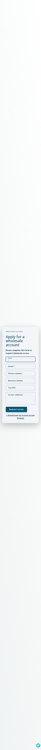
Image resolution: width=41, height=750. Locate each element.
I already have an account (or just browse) (20, 416)
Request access (16, 409)
